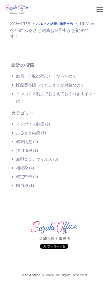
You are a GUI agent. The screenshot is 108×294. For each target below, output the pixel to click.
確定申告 (24, 177)
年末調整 (24, 142)
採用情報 (24, 150)
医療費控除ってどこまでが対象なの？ (50, 85)
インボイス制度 (30, 124)
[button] (99, 9)
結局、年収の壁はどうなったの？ (46, 76)
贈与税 (22, 185)
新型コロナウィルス (34, 159)
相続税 (22, 168)
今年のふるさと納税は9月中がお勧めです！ (49, 33)
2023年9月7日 (20, 24)
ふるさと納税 (28, 133)
